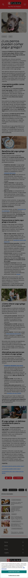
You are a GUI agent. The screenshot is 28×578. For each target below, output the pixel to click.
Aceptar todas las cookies (14, 571)
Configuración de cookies (14, 575)
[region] (14, 570)
